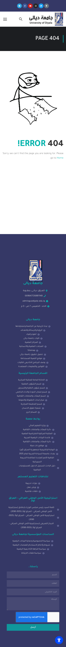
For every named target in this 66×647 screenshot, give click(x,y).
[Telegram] (19, 6)
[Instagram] (35, 6)
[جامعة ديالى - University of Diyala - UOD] (46, 19)
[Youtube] (30, 6)
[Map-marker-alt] (46, 6)
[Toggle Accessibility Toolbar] (59, 640)
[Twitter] (41, 6)
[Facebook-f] (25, 6)
